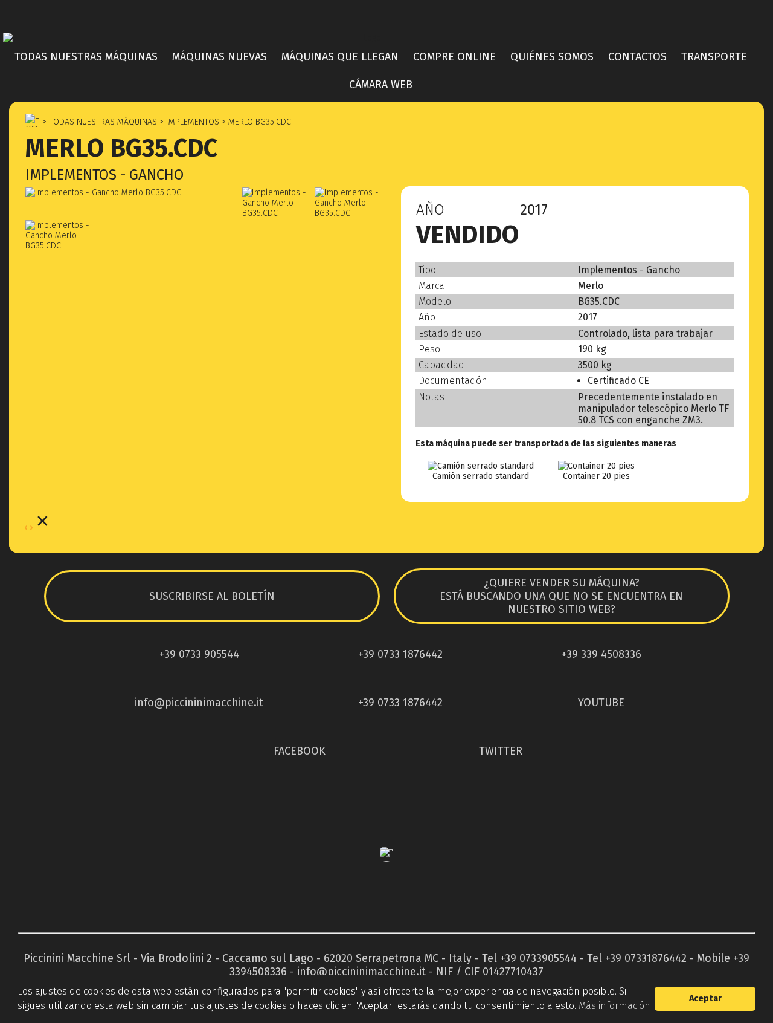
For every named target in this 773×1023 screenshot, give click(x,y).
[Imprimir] (722, 213)
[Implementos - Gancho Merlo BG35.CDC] (132, 192)
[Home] (386, 38)
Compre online (454, 56)
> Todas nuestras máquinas (98, 122)
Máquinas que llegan (340, 56)
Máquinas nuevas (219, 56)
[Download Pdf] (696, 213)
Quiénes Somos (552, 56)
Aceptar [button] (705, 998)
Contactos (637, 56)
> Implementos (188, 122)
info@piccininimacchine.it (361, 971)
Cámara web (380, 84)
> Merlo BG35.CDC (255, 122)
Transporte (714, 56)
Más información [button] (614, 1006)
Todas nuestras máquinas (86, 56)
